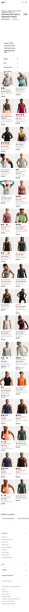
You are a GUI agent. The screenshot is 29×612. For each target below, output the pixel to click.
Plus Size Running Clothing (8, 518)
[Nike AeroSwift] (7, 134)
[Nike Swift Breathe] (7, 378)
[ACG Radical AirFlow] (7, 187)
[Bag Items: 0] (25, 2)
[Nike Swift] (7, 216)
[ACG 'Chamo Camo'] (7, 271)
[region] (14, 67)
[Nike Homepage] (4, 2)
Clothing (9, 11)
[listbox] (15, 19)
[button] (11, 59)
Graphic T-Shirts (8, 43)
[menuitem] (4, 589)
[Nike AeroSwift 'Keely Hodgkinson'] (7, 106)
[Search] (22, 2)
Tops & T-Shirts (17, 11)
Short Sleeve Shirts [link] (9, 48)
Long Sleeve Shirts (9, 45)
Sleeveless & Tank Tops (7, 12)
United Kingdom (7, 581)
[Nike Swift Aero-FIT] (7, 79)
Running (4, 11)
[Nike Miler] (7, 406)
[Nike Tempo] (7, 349)
